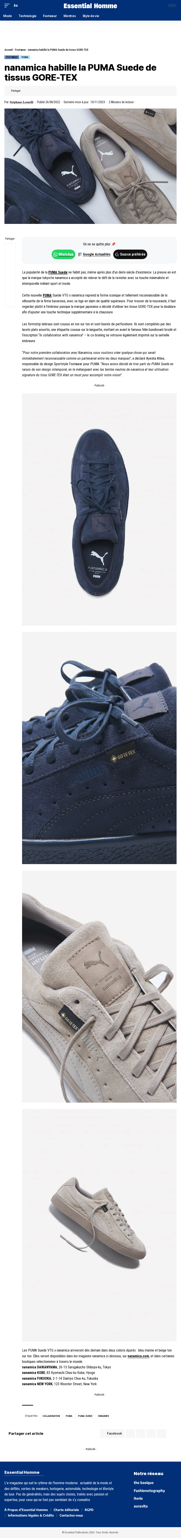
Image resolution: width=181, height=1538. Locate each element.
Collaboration (51, 1416)
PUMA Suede (58, 272)
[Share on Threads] (10, 270)
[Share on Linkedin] (46, 90)
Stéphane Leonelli (21, 102)
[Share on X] (32, 90)
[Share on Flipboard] (39, 90)
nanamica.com (138, 1356)
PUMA (25, 57)
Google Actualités (94, 254)
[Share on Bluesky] (10, 280)
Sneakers (103, 1416)
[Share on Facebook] (25, 90)
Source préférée (132, 254)
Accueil (8, 49)
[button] (8, 5)
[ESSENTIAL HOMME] (90, 5)
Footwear (20, 49)
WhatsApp (66, 254)
